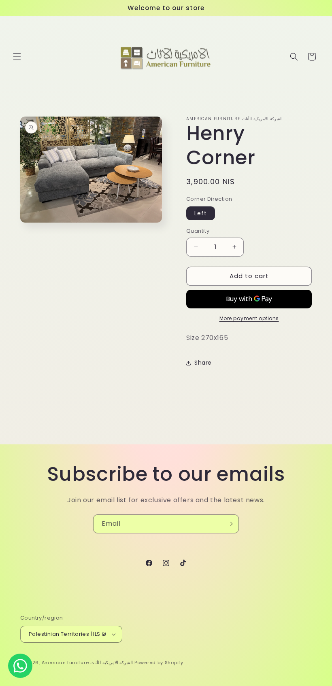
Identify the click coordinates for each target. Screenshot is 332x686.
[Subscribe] (229, 523)
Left (200, 213)
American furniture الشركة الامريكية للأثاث (87, 662)
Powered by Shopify (158, 662)
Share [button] (203, 363)
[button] (17, 57)
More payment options (249, 318)
